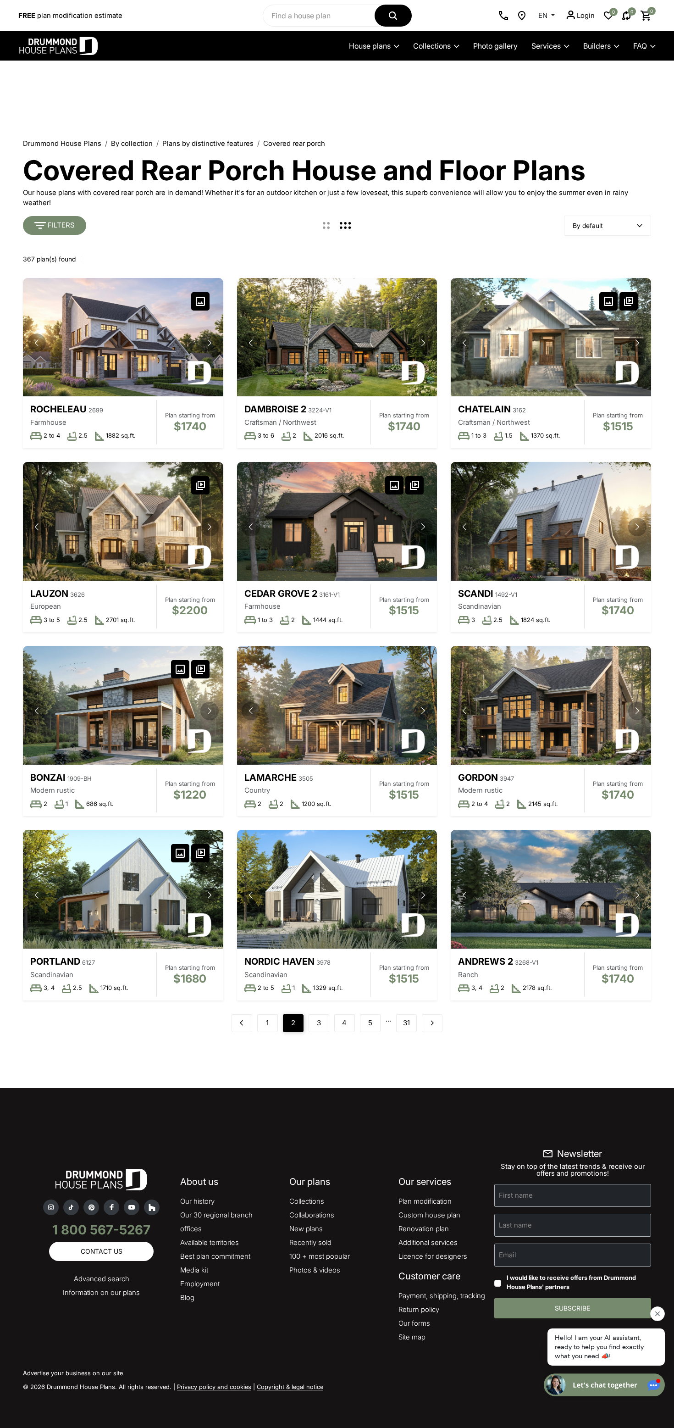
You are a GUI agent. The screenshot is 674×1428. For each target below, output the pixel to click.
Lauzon (49, 593)
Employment (200, 1283)
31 (406, 1022)
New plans (306, 1228)
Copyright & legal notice (290, 1386)
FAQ (640, 45)
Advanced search (101, 1278)
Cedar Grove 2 (280, 593)
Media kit (194, 1270)
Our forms (414, 1323)
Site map (411, 1337)
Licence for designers (432, 1256)
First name (516, 1195)
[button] (209, 342)
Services (546, 45)
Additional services (428, 1242)
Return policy (418, 1309)
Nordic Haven (279, 961)
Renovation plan (423, 1228)
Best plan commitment (215, 1256)
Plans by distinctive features (208, 143)
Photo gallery (495, 45)
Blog (187, 1297)
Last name (515, 1225)
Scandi (475, 593)
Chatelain (484, 409)
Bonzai (48, 777)
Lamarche (270, 777)
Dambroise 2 (275, 409)
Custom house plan (429, 1215)
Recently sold (310, 1242)
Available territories (209, 1242)
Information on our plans (101, 1292)
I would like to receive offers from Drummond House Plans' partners (571, 1282)
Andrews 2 (485, 961)
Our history (197, 1201)
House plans (370, 45)
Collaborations (311, 1215)
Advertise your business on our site (73, 1373)
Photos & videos (314, 1270)
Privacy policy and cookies (214, 1386)
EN (543, 15)
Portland (55, 961)
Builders (597, 45)
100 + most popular (319, 1256)
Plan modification (425, 1201)
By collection (132, 143)
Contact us (101, 1251)
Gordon (478, 777)
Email (507, 1254)
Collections (432, 45)
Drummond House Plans (62, 143)
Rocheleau (58, 409)
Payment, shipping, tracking (441, 1295)
